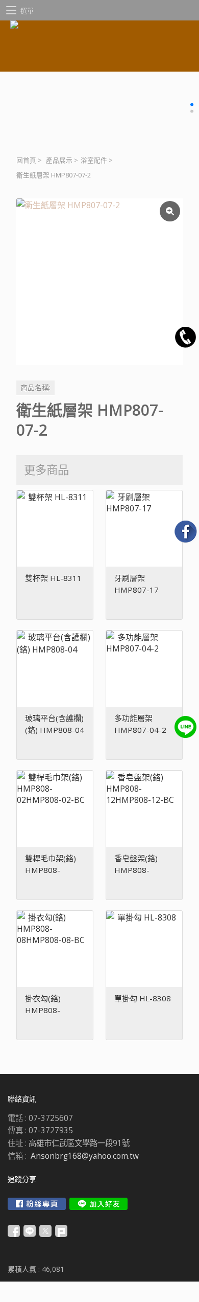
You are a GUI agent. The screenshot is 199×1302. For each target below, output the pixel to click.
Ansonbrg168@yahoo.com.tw (85, 1156)
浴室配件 (94, 160)
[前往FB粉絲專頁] (37, 1204)
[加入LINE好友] (98, 1204)
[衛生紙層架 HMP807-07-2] (99, 281)
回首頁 (26, 160)
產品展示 (59, 160)
